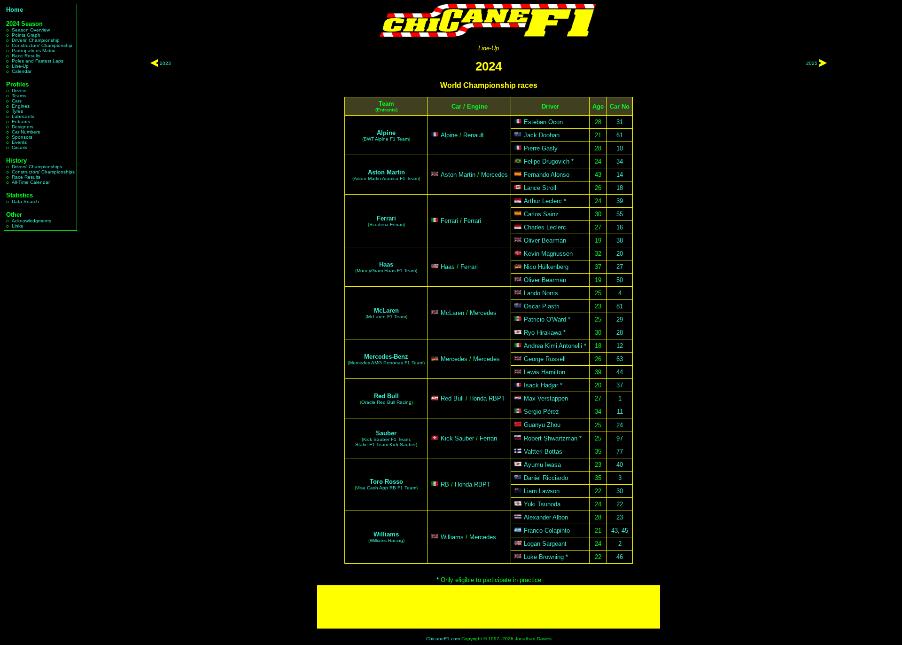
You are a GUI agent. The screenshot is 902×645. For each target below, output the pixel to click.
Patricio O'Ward (545, 319)
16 (619, 227)
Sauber (386, 433)
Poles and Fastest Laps (37, 60)
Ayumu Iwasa (542, 464)
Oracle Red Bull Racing (386, 402)
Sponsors (22, 137)
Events (19, 142)
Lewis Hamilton (544, 372)
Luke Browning (544, 556)
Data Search (25, 201)
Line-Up (20, 66)
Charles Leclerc (545, 227)
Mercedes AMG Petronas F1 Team (386, 362)
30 (619, 491)
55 (619, 214)
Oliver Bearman (545, 240)
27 (619, 266)
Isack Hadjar (541, 385)
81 (619, 306)
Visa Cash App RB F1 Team (386, 487)
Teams (19, 95)
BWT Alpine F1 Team (386, 139)
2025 (811, 63)
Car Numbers (26, 131)
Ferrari (386, 218)
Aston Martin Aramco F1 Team (386, 178)
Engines (21, 106)
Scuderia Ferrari (386, 224)
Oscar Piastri (542, 306)
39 (619, 201)
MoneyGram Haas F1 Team (386, 270)
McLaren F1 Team (386, 316)
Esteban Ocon (543, 122)
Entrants (21, 121)
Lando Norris (541, 293)
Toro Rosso (386, 481)
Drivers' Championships (37, 166)
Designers (22, 126)
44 (619, 372)
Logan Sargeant (545, 543)
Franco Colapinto (547, 530)
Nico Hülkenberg (546, 266)
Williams (386, 534)
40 (619, 464)
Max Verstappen (546, 398)
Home (14, 9)
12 (619, 345)
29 (619, 319)
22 (619, 504)
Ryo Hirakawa (542, 332)
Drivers (19, 90)
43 (614, 530)
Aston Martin (386, 172)
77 (619, 451)
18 (619, 187)
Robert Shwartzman (550, 438)
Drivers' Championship (36, 40)
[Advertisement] (489, 607)
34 (619, 161)
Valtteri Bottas (543, 451)
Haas (386, 264)
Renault (473, 135)
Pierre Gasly (541, 148)
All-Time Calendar (31, 182)
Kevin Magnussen (548, 253)
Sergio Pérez (541, 411)
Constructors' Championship (42, 45)
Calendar (21, 71)
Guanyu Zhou (542, 425)
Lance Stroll (540, 187)
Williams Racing (386, 540)
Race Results (26, 55)
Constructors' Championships (43, 171)
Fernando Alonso (546, 174)
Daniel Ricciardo (546, 477)
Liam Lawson (542, 491)
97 (619, 438)
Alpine (386, 132)
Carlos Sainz (541, 214)
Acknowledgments (31, 220)
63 (619, 358)
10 (619, 148)
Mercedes (494, 174)
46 (619, 556)
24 (619, 425)
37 (619, 385)
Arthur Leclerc (543, 201)
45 (625, 530)
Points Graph (26, 35)
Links (17, 225)
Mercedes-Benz (386, 356)
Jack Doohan (542, 135)
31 (619, 122)
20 (619, 253)
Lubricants (23, 116)
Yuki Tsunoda (542, 504)
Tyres (17, 111)
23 (619, 517)
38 (619, 240)
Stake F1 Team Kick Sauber (385, 444)
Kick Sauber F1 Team (386, 439)
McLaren (386, 310)
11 (620, 411)
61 (619, 135)
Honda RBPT (487, 398)
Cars (17, 100)
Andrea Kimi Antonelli (553, 345)
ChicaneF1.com (443, 638)
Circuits (19, 147)
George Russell (545, 358)
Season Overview (31, 29)
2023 (165, 63)
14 (619, 174)
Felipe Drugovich (546, 161)
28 (619, 332)
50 (619, 279)
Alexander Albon (546, 517)
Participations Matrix (33, 50)
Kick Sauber (457, 438)
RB (445, 484)
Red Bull (386, 396)
